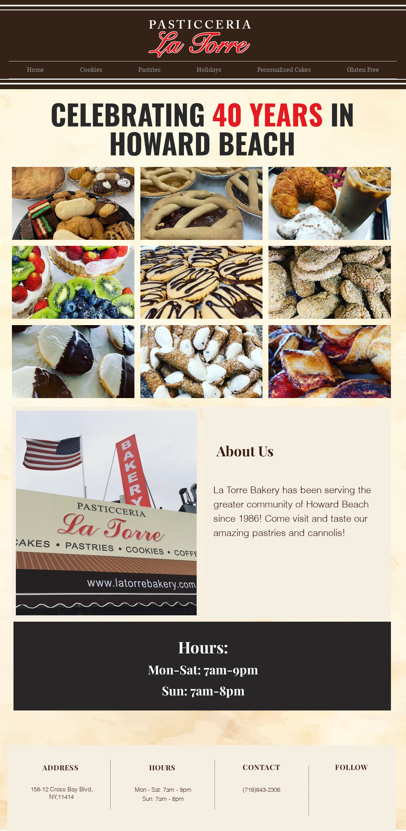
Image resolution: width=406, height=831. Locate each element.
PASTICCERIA (201, 26)
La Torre (198, 43)
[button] (73, 203)
